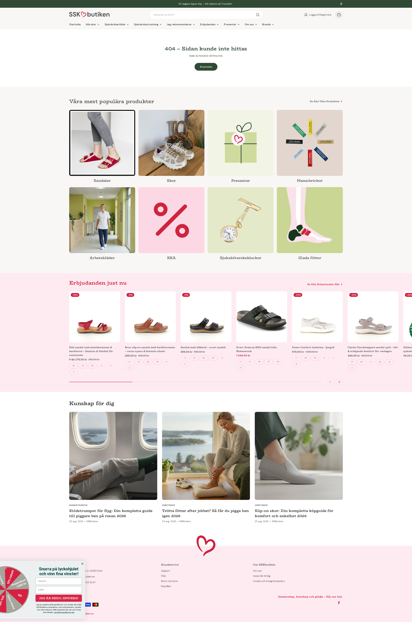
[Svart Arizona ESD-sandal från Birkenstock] (261, 316)
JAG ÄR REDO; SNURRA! (83, 598)
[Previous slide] (330, 381)
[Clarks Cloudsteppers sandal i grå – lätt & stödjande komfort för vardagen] (373, 316)
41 (333, 358)
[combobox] (206, 15)
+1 (73, 372)
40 (111, 366)
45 (241, 362)
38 (92, 366)
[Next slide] (339, 381)
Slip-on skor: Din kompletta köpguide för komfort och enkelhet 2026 (294, 513)
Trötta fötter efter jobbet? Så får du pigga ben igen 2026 (205, 513)
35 (250, 362)
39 (102, 366)
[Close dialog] (106, 564)
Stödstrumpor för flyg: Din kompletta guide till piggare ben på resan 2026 (110, 513)
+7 (240, 368)
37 (83, 366)
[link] (102, 147)
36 (74, 366)
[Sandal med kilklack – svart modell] (206, 316)
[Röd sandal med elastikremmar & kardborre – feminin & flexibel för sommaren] (94, 316)
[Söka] (258, 15)
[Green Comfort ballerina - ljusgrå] (317, 316)
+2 (296, 364)
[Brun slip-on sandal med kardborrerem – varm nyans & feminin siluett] (150, 316)
